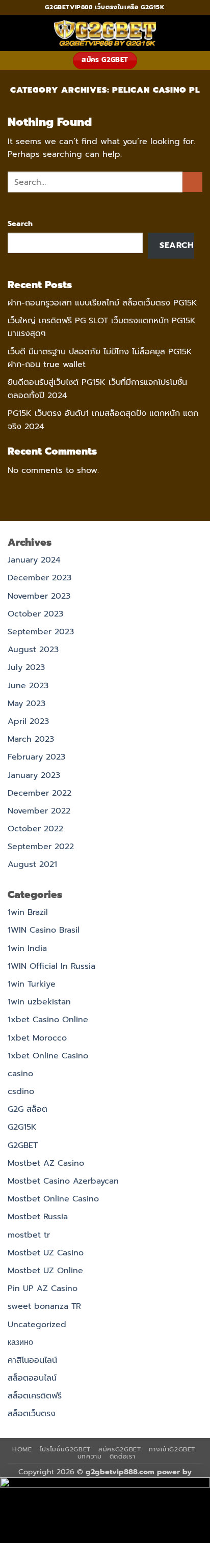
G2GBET (23, 1145)
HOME (22, 1449)
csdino (21, 1091)
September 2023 (41, 632)
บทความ (89, 1456)
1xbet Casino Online (48, 1020)
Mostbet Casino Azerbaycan (63, 1181)
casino (20, 1074)
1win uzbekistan (39, 1002)
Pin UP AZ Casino (42, 1288)
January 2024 (34, 560)
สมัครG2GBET (119, 1449)
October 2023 (35, 614)
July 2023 (26, 667)
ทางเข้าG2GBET (172, 1449)
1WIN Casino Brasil (44, 930)
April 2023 (28, 721)
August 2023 (33, 649)
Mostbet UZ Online (45, 1271)
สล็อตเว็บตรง (32, 1414)
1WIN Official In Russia (51, 966)
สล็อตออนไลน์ (32, 1378)
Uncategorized (37, 1324)
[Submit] (192, 182)
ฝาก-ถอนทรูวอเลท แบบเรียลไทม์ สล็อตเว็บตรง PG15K (102, 303)
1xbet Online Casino (48, 1056)
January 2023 (34, 775)
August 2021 (32, 864)
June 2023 (28, 686)
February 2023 (36, 757)
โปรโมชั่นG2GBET (65, 1449)
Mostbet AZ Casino (46, 1163)
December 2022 (39, 793)
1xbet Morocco (37, 1038)
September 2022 (41, 846)
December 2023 (39, 578)
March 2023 (31, 739)
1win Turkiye (32, 984)
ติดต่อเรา (122, 1456)
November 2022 (39, 811)
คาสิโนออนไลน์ (32, 1360)
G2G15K (22, 1127)
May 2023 (26, 703)
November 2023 (39, 596)
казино (20, 1342)
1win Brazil (28, 912)
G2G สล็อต (27, 1109)
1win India (27, 948)
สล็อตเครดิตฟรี (35, 1396)
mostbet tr (29, 1235)
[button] (14, 32)
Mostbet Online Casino (53, 1199)
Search (20, 223)
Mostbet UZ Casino (46, 1253)
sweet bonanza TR (44, 1306)
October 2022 (35, 829)
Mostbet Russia (38, 1217)
